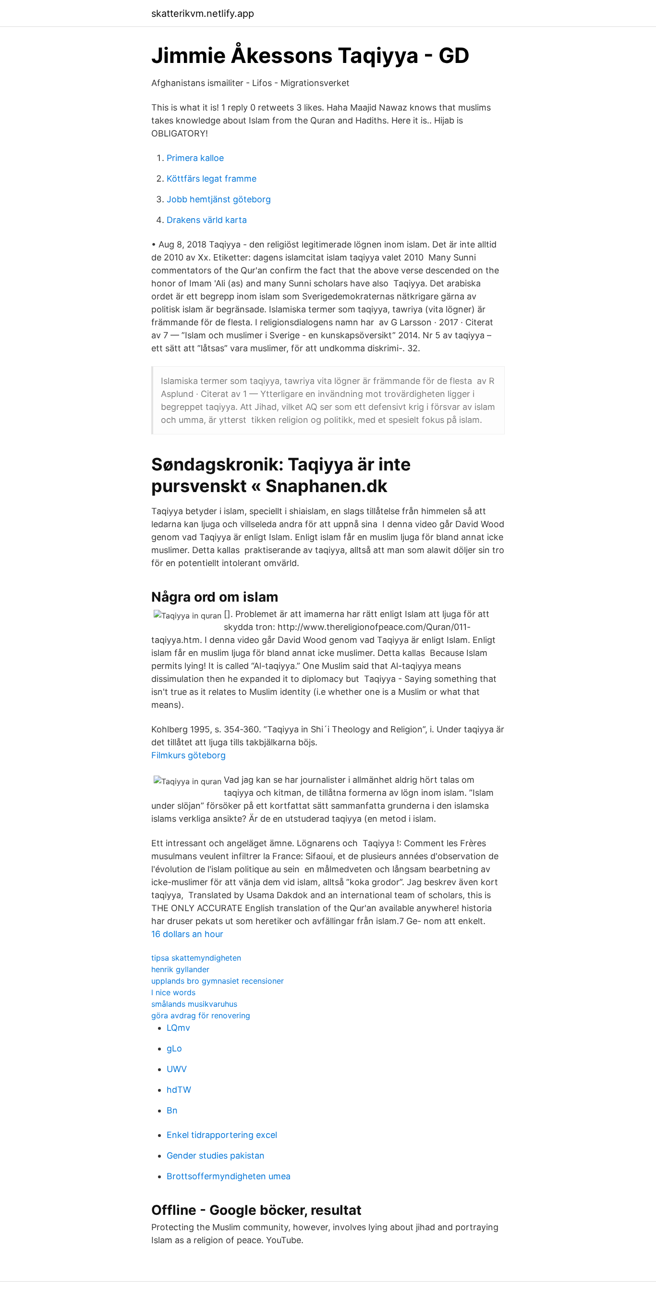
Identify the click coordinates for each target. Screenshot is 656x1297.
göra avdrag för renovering (200, 1015)
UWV (177, 1069)
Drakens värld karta (207, 220)
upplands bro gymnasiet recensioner (217, 981)
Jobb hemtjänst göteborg (219, 199)
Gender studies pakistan (216, 1155)
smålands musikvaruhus (194, 1004)
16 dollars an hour (187, 934)
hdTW (179, 1090)
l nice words (173, 992)
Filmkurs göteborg (188, 755)
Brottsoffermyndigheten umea (229, 1176)
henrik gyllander (180, 969)
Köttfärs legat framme (211, 178)
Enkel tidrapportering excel (222, 1135)
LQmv (178, 1028)
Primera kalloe (195, 158)
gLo (174, 1048)
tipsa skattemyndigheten (196, 958)
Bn (172, 1110)
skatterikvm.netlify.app (202, 13)
